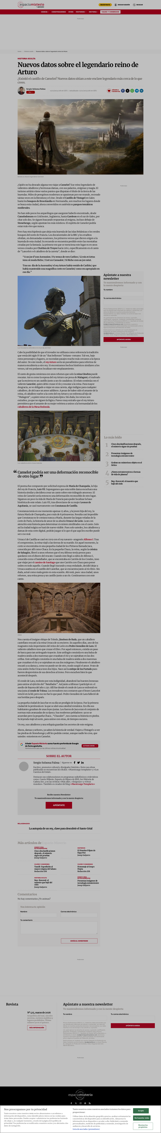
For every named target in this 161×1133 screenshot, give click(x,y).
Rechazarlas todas (141, 1118)
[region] (80, 1119)
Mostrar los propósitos (143, 1126)
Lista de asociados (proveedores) (86, 1129)
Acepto (141, 1111)
